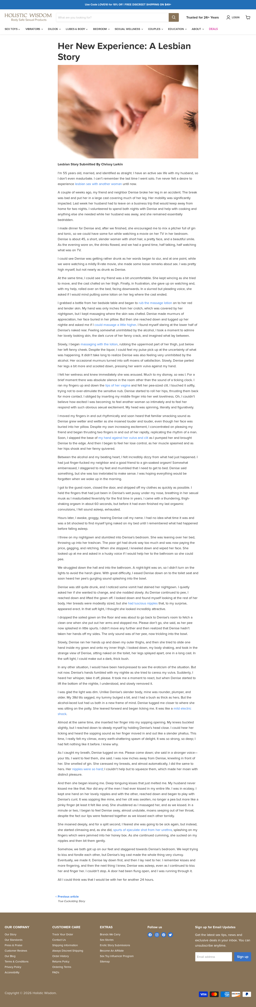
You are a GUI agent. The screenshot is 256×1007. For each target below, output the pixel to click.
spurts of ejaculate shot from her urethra (142, 829)
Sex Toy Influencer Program (117, 956)
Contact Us (59, 940)
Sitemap (105, 961)
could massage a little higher (115, 324)
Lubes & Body (76, 29)
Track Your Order (62, 934)
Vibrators (33, 29)
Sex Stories (107, 940)
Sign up (242, 956)
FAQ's (55, 972)
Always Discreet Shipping (67, 951)
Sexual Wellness (128, 29)
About (197, 29)
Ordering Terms (61, 967)
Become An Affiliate (112, 951)
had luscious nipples (143, 603)
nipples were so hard (87, 769)
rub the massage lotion (155, 302)
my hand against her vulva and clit (123, 437)
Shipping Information (65, 945)
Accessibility (12, 972)
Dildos (53, 29)
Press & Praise (13, 945)
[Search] (174, 17)
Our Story (10, 934)
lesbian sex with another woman (98, 183)
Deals (213, 29)
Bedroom (100, 29)
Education (176, 29)
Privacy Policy (13, 967)
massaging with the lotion (99, 344)
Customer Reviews (16, 951)
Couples (154, 29)
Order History (60, 956)
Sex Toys (11, 29)
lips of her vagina (117, 385)
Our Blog (10, 956)
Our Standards (13, 940)
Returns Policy (60, 961)
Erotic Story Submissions (115, 945)
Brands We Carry (110, 934)
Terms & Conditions (16, 961)
